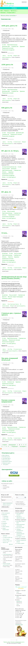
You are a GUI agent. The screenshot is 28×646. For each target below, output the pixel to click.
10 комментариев (17, 349)
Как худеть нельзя (21, 536)
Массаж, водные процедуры (8, 15)
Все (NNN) (6, 519)
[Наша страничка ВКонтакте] (11, 473)
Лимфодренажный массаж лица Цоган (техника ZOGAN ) (13, 277)
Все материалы (6, 513)
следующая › (14, 446)
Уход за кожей (11, 132)
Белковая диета (6, 456)
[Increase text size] (26, 2)
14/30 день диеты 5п (9, 26)
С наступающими (7, 554)
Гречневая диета (6, 458)
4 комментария (17, 141)
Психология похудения (8, 50)
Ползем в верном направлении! (8, 401)
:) (3, 551)
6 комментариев (17, 391)
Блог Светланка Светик (13, 304)
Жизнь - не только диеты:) (9, 177)
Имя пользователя (6, 496)
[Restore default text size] (24, 2)
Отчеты (4, 521)
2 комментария (17, 438)
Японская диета (6, 459)
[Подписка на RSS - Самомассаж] (1, 449)
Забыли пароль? (7, 504)
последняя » (23, 446)
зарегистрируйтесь (6, 57)
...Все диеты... (6, 464)
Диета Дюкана (6, 455)
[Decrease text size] (22, 2)
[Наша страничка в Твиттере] (14, 473)
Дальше (11, 544)
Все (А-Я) (6, 518)
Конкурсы (5, 523)
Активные (6, 516)
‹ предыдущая (12, 444)
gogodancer (19, 601)
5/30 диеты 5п (6, 108)
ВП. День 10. (6, 192)
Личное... (4, 172)
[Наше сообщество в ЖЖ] (16, 473)
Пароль (3, 500)
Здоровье (22, 46)
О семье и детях (20, 543)
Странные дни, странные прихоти (11, 314)
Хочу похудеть (6, 539)
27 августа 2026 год (7, 537)
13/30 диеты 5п (7, 64)
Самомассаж (14, 46)
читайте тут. (19, 624)
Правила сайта (7, 642)
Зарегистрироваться (7, 503)
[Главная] (7, 6)
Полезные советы (7, 298)
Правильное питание (7, 48)
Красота (10, 257)
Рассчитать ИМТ (20, 527)
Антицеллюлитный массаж (9, 167)
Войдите (15, 55)
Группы (4, 525)
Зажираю (5, 535)
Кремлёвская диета (7, 461)
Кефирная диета (6, 463)
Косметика (5, 253)
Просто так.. (6, 542)
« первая (4, 444)
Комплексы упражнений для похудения (20, 534)
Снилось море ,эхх (7, 540)
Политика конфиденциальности (17, 642)
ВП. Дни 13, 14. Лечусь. (10, 151)
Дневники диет (6, 46)
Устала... (4, 233)
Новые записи (6, 526)
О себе (4, 44)
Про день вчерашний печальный (9, 359)
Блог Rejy (10, 55)
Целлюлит (13, 168)
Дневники (5, 514)
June (18, 592)
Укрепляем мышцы (12, 44)
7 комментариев (17, 267)
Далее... (4, 55)
